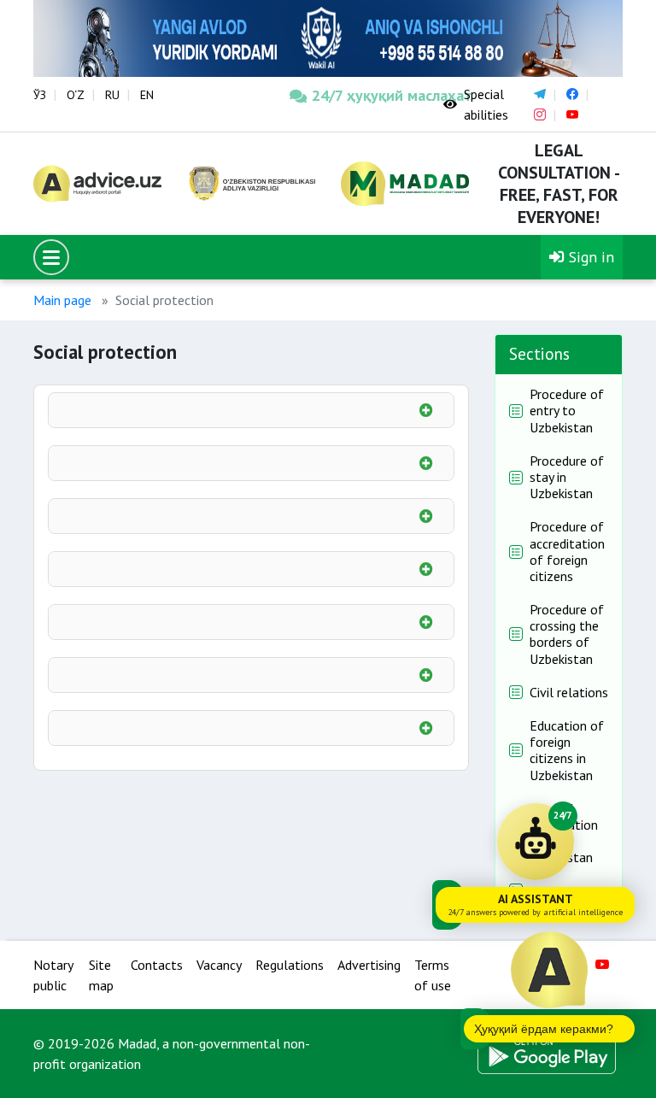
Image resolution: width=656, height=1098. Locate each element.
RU (112, 95)
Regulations (289, 964)
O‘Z (76, 95)
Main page (62, 299)
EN (147, 95)
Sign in (589, 257)
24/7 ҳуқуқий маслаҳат (365, 95)
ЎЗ (39, 95)
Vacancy (219, 964)
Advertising (369, 964)
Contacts (157, 964)
